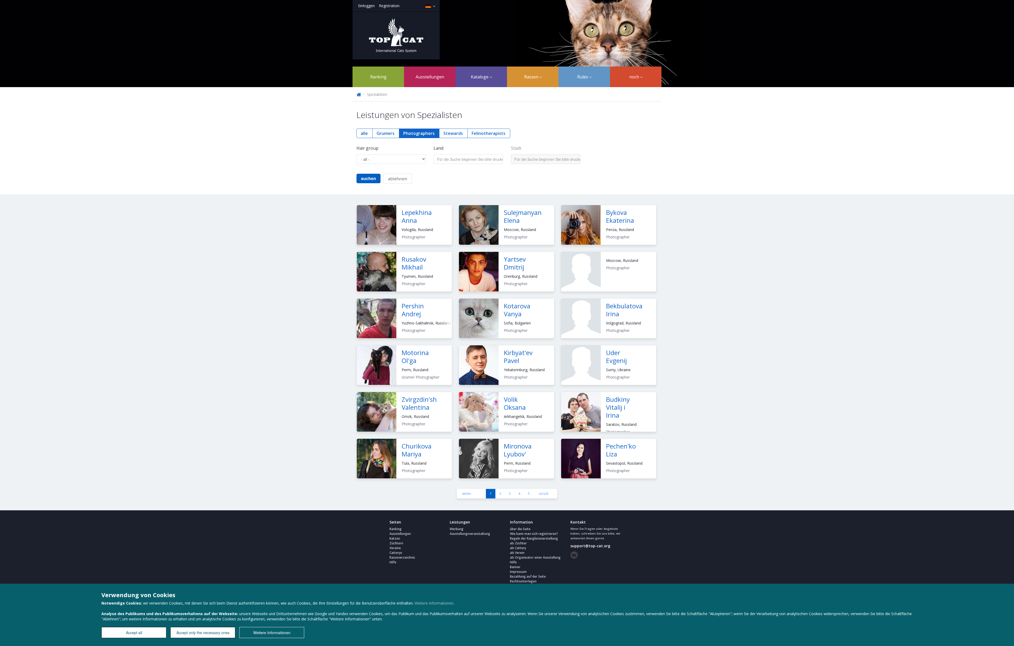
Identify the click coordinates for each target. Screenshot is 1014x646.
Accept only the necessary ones (202, 632)
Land (438, 148)
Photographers (419, 133)
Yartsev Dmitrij (515, 263)
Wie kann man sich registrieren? (534, 533)
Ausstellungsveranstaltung (470, 533)
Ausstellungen (430, 77)
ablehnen (397, 179)
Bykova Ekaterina (620, 216)
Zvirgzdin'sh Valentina (419, 403)
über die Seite (520, 529)
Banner (515, 567)
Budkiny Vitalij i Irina (618, 407)
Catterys (395, 552)
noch (634, 77)
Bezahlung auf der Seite (528, 576)
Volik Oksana (515, 403)
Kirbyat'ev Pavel (518, 356)
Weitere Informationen (434, 603)
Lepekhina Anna (417, 216)
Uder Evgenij (616, 356)
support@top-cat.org (590, 545)
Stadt (516, 148)
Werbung (456, 529)
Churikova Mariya (416, 450)
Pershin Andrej (413, 309)
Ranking (378, 77)
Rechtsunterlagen (523, 581)
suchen (368, 178)
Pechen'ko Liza (621, 450)
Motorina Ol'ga (415, 356)
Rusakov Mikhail (414, 263)
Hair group (367, 148)
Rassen (531, 77)
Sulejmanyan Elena (523, 216)
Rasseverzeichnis (402, 557)
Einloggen (366, 5)
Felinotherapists (488, 133)
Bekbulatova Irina (624, 309)
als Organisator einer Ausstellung (535, 557)
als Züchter (518, 543)
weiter (466, 493)
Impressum (518, 571)
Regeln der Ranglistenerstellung (534, 538)
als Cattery (518, 548)
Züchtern (396, 543)
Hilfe (392, 562)
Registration (389, 5)
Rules (583, 77)
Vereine (395, 548)
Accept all (134, 632)
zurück (543, 493)
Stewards (453, 133)
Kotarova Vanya (517, 309)
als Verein (517, 552)
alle (364, 133)
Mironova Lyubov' (518, 450)
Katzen (394, 538)
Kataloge (480, 77)
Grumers (386, 133)
